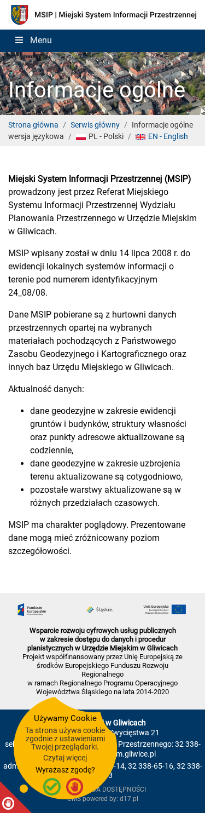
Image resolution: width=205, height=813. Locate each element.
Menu (41, 40)
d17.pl (129, 799)
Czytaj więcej (65, 757)
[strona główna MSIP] (102, 14)
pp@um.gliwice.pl (126, 754)
